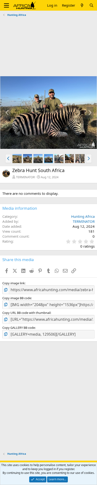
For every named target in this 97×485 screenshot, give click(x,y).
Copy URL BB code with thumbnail (26, 313)
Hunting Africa (83, 216)
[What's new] (82, 5)
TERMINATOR (25, 177)
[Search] (91, 5)
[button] (6, 5)
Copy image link (13, 283)
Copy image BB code (16, 298)
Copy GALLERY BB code (18, 327)
